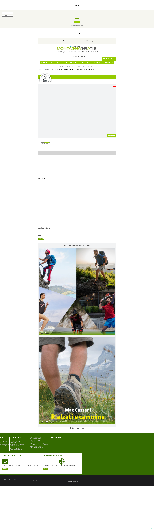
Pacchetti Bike (35, 439)
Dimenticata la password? (77, 25)
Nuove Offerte (15, 441)
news (62, 66)
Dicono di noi (4, 444)
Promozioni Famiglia (17, 447)
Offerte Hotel (15, 445)
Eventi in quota (35, 440)
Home (39, 69)
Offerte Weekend (16, 450)
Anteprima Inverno (37, 447)
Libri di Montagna (36, 446)
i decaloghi (80, 66)
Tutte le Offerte (95, 62)
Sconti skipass (55, 69)
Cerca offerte (108, 62)
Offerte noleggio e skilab (39, 444)
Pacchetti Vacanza (16, 448)
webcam (70, 66)
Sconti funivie (35, 441)
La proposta (45, 142)
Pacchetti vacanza (47, 62)
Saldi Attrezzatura (37, 443)
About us (90, 66)
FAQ (1, 442)
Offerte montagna (46, 69)
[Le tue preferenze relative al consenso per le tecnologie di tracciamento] (151, 528)
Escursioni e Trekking (38, 437)
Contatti (44, 144)
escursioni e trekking (64, 62)
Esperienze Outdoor (17, 444)
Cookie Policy (42, 480)
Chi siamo (3, 441)
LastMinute (14, 442)
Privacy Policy (36, 480)
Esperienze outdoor (80, 62)
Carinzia (41, 239)
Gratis (32, 449)
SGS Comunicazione (74, 481)
